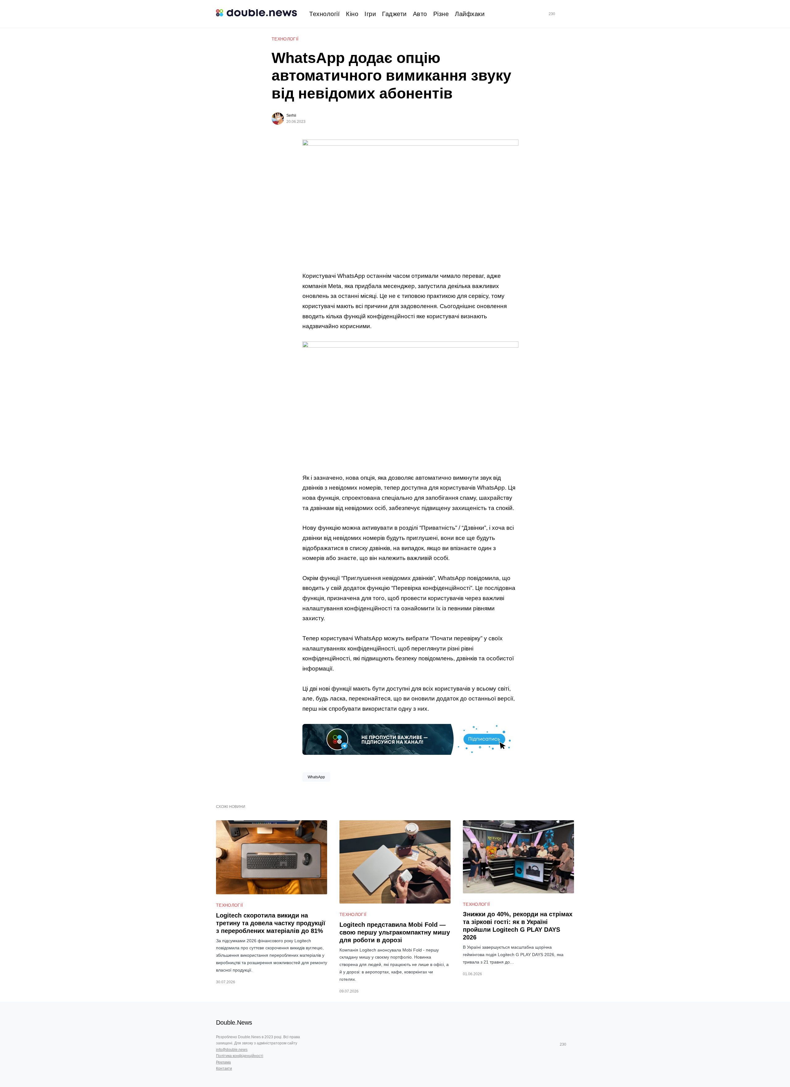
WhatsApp (316, 777)
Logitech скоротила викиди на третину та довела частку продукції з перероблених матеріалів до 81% (270, 923)
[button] (571, 14)
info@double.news (231, 1049)
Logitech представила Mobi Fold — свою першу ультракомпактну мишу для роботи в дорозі (394, 932)
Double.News (234, 1022)
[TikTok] (561, 14)
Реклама (223, 1062)
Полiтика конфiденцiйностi (239, 1056)
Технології (285, 38)
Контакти (224, 1068)
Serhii (291, 115)
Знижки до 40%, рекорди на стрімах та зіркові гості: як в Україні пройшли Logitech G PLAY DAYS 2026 (517, 926)
